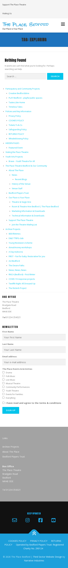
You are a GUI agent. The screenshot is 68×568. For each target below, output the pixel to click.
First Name (8, 331)
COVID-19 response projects (22, 279)
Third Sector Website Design (47, 556)
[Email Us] (14, 520)
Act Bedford (14, 261)
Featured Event (16, 147)
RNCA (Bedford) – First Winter (22, 274)
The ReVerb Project (17, 288)
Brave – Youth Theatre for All (22, 161)
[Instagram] (27, 520)
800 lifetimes (14, 233)
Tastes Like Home (17, 102)
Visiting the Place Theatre (17, 152)
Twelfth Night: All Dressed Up (22, 283)
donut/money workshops (20, 247)
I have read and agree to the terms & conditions (33, 402)
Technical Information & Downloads (28, 215)
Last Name (7, 344)
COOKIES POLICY (16, 120)
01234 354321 (13, 317)
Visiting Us (7, 13)
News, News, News (17, 270)
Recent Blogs (21, 179)
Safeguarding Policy (18, 129)
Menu (62, 24)
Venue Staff (17, 188)
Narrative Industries (34, 560)
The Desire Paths (16, 265)
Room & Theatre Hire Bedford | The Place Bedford (35, 206)
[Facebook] (40, 520)
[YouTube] (53, 520)
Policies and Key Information (18, 111)
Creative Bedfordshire (19, 93)
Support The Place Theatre (14, 4)
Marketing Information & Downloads (28, 211)
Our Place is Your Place (19, 197)
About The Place (16, 170)
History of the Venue (21, 184)
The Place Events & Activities (17, 369)
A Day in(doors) (16, 252)
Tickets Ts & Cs (15, 125)
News (14, 175)
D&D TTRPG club (16, 238)
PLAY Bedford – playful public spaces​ (25, 98)
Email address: (9, 356)
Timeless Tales (15, 107)
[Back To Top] (34, 533)
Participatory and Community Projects (23, 88)
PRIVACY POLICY (38, 540)
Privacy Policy (15, 116)
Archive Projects (13, 229)
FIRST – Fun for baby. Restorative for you (27, 256)
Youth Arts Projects (14, 156)
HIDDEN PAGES (12, 143)
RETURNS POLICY (16, 134)
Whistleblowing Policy (18, 138)
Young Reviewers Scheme (20, 243)
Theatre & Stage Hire (21, 202)
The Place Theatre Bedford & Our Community (26, 165)
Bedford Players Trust (19, 193)
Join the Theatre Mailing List (24, 224)
